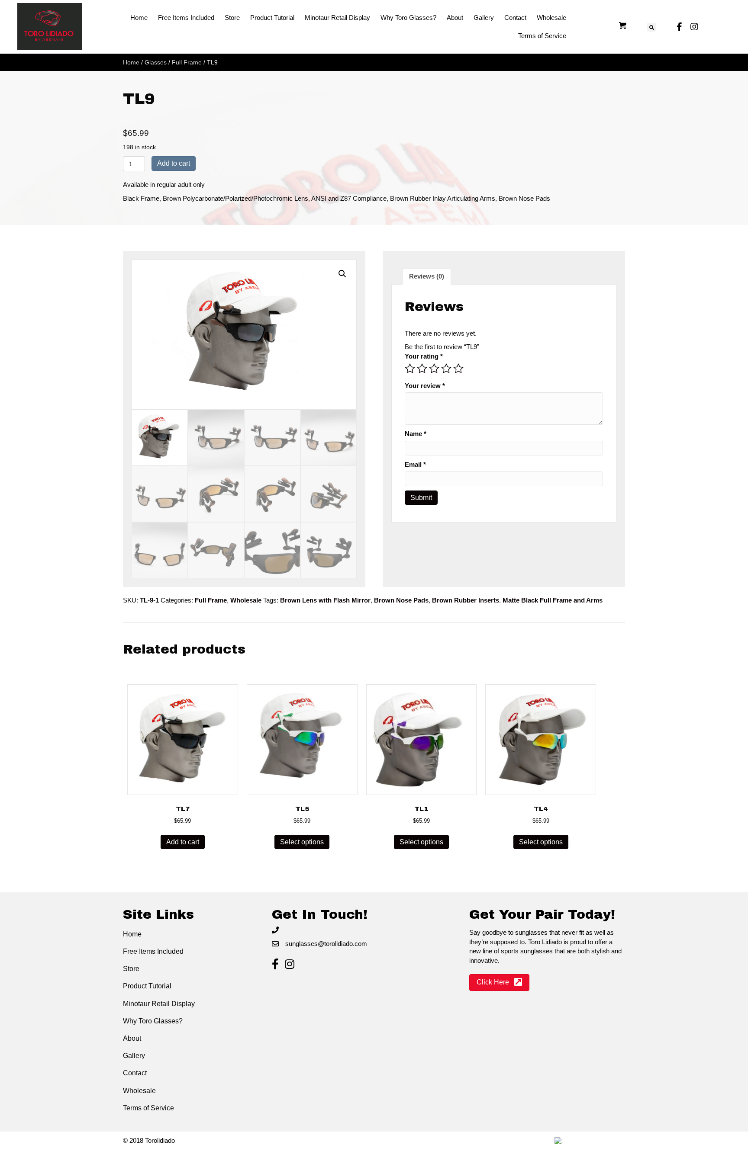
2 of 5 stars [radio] (422, 368)
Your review (425, 385)
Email (415, 464)
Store (131, 968)
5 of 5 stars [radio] (458, 368)
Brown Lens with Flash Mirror (325, 600)
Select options (302, 842)
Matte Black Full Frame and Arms (553, 600)
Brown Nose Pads (401, 600)
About (132, 1038)
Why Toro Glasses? (153, 1021)
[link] (139, 18)
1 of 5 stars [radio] (410, 368)
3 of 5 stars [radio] (434, 368)
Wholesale (245, 600)
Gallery (134, 1055)
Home (131, 62)
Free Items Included (153, 951)
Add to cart (173, 163)
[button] (342, 274)
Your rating (424, 356)
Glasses (156, 62)
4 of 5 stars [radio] (446, 368)
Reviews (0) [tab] (426, 276)
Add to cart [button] (182, 842)
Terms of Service (148, 1108)
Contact (135, 1073)
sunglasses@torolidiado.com (326, 943)
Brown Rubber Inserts (465, 600)
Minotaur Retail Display (159, 1003)
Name (415, 433)
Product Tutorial (147, 986)
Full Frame (187, 62)
